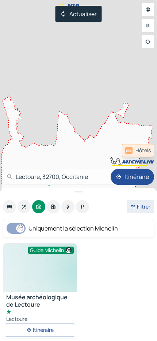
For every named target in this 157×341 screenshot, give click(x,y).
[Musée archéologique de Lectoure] (40, 271)
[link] (138, 150)
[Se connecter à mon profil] (148, 9)
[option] (9, 206)
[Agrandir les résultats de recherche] (78, 192)
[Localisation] (148, 41)
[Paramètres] (148, 25)
